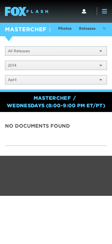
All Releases (19, 50)
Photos (65, 28)
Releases (87, 28)
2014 (12, 65)
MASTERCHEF (26, 29)
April (12, 79)
